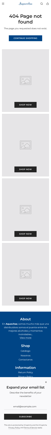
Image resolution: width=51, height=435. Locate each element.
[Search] (42, 4)
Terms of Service (30, 428)
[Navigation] (3, 4)
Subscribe (25, 416)
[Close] (46, 382)
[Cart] (48, 4)
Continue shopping (25, 38)
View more (25, 337)
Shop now (25, 105)
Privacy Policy (14, 428)
